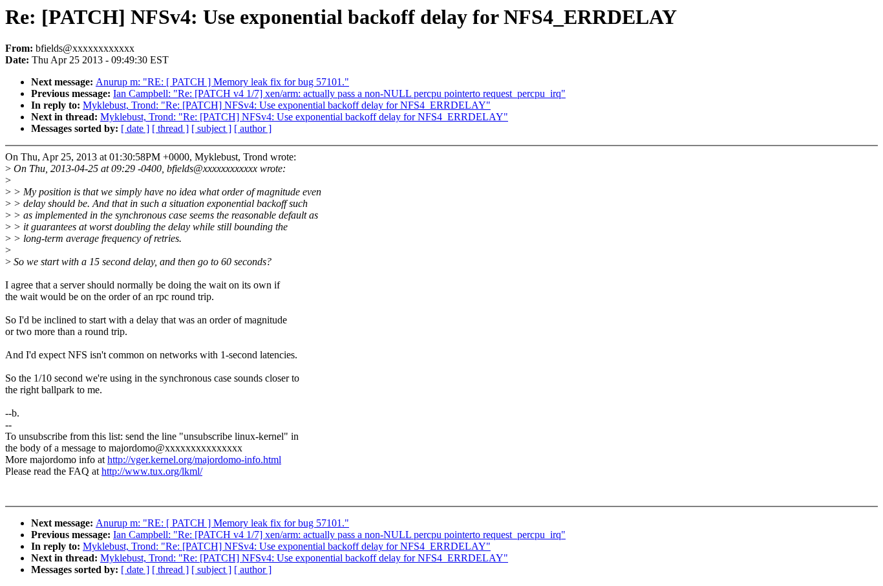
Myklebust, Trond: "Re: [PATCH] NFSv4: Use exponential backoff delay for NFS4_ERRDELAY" (287, 105)
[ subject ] (211, 128)
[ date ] (135, 128)
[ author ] (252, 128)
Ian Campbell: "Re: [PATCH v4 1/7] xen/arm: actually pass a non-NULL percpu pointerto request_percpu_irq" (339, 93)
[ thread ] (170, 128)
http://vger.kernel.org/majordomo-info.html (194, 459)
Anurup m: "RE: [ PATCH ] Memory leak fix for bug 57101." (222, 81)
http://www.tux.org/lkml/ (151, 471)
